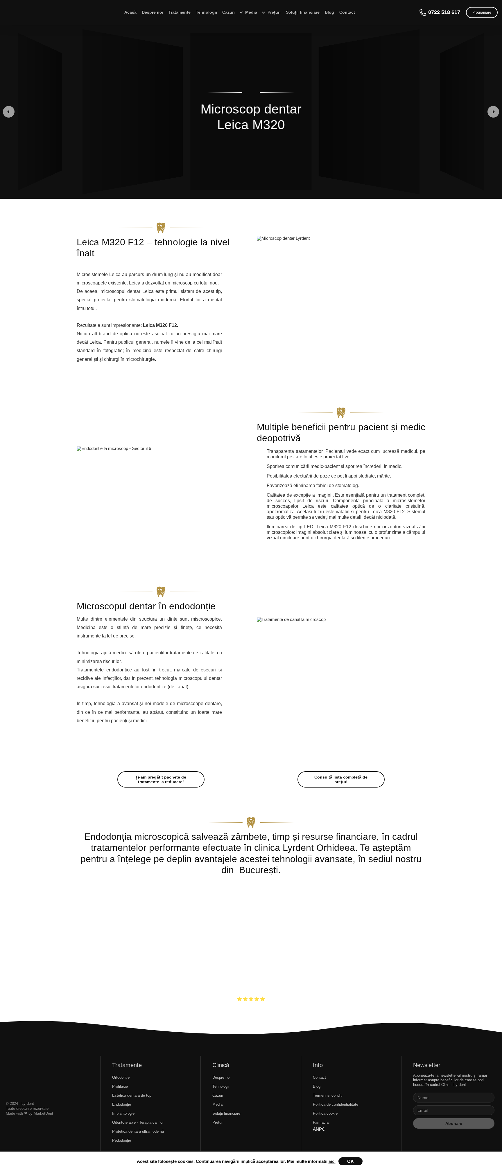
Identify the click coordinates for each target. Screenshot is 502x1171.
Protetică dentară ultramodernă (138, 1131)
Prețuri (217, 1122)
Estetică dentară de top (131, 1095)
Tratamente (179, 12)
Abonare (453, 1123)
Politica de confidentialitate (335, 1104)
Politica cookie (325, 1113)
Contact (347, 12)
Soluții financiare (303, 12)
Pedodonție (121, 1140)
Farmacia (321, 1122)
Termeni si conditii (328, 1095)
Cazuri (228, 12)
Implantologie (123, 1113)
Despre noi (152, 12)
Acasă (130, 12)
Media (217, 1104)
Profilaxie (120, 1086)
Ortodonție (121, 1077)
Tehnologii (206, 12)
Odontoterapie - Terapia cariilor (138, 1122)
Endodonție (121, 1104)
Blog (329, 12)
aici (332, 1161)
